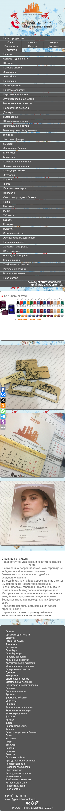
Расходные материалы (16, 255)
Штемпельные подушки (16, 125)
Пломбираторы (12, 85)
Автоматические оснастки (18, 98)
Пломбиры (9, 81)
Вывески (8, 228)
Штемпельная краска (15, 121)
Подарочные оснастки (16, 107)
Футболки (9, 175)
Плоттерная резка (13, 242)
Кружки (7, 179)
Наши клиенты (11, 260)
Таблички (8, 215)
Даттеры (8, 112)
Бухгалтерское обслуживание (20, 130)
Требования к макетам (16, 264)
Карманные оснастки (15, 94)
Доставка (54, 46)
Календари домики (14, 170)
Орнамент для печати (15, 58)
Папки (6, 201)
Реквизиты (11, 46)
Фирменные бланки (14, 148)
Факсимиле (9, 72)
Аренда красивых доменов (19, 237)
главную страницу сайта (31, 612)
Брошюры (9, 157)
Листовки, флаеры (13, 139)
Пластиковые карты (14, 188)
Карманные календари (16, 166)
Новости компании (14, 273)
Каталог (33, 42)
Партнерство (10, 277)
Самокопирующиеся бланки (19, 197)
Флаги (6, 183)
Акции (54, 42)
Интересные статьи (14, 269)
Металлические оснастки (17, 103)
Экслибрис (9, 76)
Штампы (8, 63)
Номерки (8, 224)
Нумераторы (10, 116)
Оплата (32, 46)
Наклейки (8, 206)
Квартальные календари (17, 161)
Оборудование (11, 251)
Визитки (8, 134)
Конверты (9, 192)
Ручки (6, 210)
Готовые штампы (13, 67)
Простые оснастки (14, 90)
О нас (11, 42)
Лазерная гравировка (15, 246)
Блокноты (9, 152)
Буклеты (8, 143)
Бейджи (7, 219)
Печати (7, 54)
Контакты (11, 50)
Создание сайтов (13, 233)
